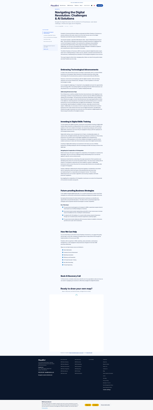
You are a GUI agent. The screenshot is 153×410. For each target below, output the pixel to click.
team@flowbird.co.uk (49, 372)
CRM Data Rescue (64, 371)
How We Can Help (47, 39)
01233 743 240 (87, 5)
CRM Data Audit (64, 373)
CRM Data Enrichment (65, 366)
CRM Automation (78, 366)
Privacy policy (45, 408)
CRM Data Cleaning (64, 361)
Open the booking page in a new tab (76, 352)
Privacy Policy (106, 380)
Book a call (100, 5)
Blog (104, 371)
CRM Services (70, 5)
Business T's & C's (107, 382)
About (81, 5)
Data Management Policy (108, 385)
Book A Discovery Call (48, 41)
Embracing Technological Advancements (48, 33)
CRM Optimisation (78, 373)
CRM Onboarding (78, 364)
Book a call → (46, 49)
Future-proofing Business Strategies (50, 37)
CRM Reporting (78, 368)
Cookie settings (107, 389)
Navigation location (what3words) (45, 374)
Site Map (105, 378)
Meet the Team (106, 364)
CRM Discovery (78, 361)
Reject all (88, 404)
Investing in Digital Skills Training (49, 35)
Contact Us (105, 368)
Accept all (95, 404)
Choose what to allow (105, 404)
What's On (105, 366)
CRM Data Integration (65, 368)
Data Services (63, 5)
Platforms (77, 5)
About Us (105, 361)
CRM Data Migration (65, 364)
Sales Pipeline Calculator (108, 373)
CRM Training (77, 371)
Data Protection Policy (107, 387)
